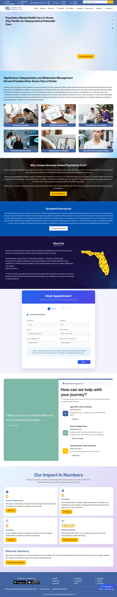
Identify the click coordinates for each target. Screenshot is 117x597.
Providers (60, 8)
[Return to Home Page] (13, 7)
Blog (76, 583)
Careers (98, 8)
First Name (30, 320)
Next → (84, 362)
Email (28, 329)
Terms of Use (44, 589)
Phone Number (63, 329)
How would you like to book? (67, 338)
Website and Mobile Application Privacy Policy (21, 589)
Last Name (62, 320)
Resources (88, 8)
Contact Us (100, 583)
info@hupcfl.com (38, 2)
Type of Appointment (33, 338)
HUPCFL (59, 594)
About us (43, 8)
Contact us (108, 8)
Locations (80, 8)
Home (36, 8)
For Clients (69, 8)
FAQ (56, 2)
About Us (56, 581)
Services (51, 8)
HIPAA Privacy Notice (60, 589)
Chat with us (108, 587)
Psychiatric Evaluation (21, 125)
